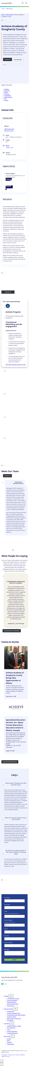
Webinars (9, 1042)
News (8, 1040)
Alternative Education (12, 1004)
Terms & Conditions (19, 1054)
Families (6, 996)
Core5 (8, 1029)
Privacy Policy (11, 1054)
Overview (6, 89)
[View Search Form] (22, 3)
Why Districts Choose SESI (14, 1018)
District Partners (8, 1009)
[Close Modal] (1, 1061)
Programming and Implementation (16, 1015)
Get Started (10, 1020)
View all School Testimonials (11, 630)
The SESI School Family (13, 998)
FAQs (5, 98)
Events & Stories (8, 97)
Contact (6, 100)
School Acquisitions (12, 1031)
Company (6, 1023)
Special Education (11, 1002)
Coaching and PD (11, 1017)
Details (6, 92)
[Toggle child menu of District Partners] (15, 1009)
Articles (9, 1039)
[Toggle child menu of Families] (10, 996)
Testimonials (7, 95)
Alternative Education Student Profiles (16, 364)
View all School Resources (10, 762)
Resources (7, 1036)
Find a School (9, 14)
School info (7, 90)
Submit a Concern (5, 1056)
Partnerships (10, 1011)
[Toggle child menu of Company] (11, 1023)
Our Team (6, 94)
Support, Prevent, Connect (14, 1026)
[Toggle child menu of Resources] (12, 1036)
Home (3, 14)
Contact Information (12, 1033)
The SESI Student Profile (13, 1013)
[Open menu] (26, 3)
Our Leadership (11, 1028)
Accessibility (4, 1054)
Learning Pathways (12, 1000)
